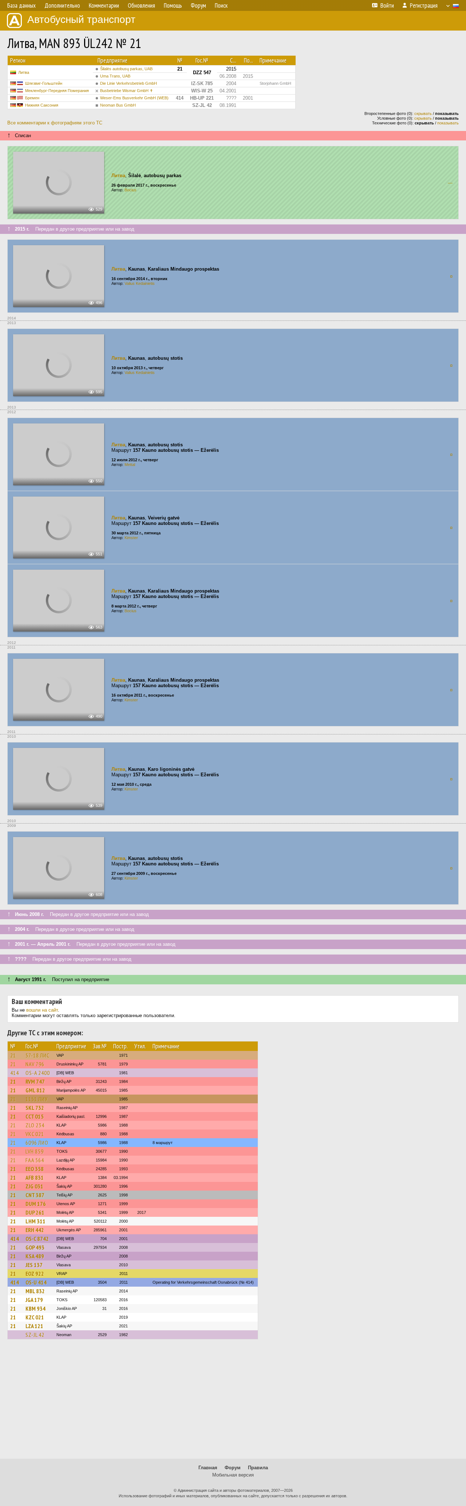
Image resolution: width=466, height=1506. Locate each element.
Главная (207, 1467)
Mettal (130, 464)
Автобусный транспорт (81, 19)
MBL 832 (35, 1291)
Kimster (131, 537)
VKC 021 (34, 1134)
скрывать (423, 113)
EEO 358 (34, 1168)
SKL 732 (34, 1107)
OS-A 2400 (37, 1072)
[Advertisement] (233, 1402)
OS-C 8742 (37, 1238)
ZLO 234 (34, 1125)
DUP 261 (34, 1212)
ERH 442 (34, 1230)
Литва (23, 72)
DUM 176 (35, 1203)
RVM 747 (35, 1081)
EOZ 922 (34, 1273)
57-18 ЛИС (37, 1055)
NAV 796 (34, 1064)
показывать (448, 123)
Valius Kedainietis (140, 283)
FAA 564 (34, 1160)
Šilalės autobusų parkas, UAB (126, 69)
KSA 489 (34, 1256)
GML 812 (35, 1090)
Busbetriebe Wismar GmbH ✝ (126, 90)
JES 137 (34, 1264)
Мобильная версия (233, 1475)
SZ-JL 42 (34, 1334)
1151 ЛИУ (36, 1099)
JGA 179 (34, 1299)
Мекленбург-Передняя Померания (57, 90)
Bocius (131, 190)
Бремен (32, 98)
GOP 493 (34, 1247)
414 (14, 1072)
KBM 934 (35, 1308)
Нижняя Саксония (41, 105)
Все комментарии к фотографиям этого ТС (54, 122)
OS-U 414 (36, 1282)
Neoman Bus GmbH (118, 105)
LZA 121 (34, 1326)
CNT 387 (34, 1195)
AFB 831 (34, 1177)
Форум (233, 1467)
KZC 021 (34, 1317)
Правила (258, 1467)
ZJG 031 (34, 1186)
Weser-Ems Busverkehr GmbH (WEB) (134, 98)
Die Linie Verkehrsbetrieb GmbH (128, 83)
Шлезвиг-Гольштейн (43, 83)
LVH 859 (34, 1151)
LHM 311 (35, 1221)
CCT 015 (34, 1116)
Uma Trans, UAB (115, 76)
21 (13, 1055)
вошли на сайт (42, 1010)
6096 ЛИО (36, 1142)
